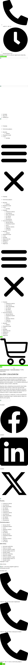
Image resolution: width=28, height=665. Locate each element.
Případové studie (7, 135)
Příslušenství (9, 219)
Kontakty (8, 138)
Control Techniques (4, 369)
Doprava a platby (7, 548)
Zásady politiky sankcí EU (9, 551)
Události (8, 133)
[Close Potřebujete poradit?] (4, 664)
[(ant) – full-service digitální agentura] (9, 566)
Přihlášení (5, 242)
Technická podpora (7, 129)
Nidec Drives (3, 564)
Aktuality (5, 132)
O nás (4, 136)
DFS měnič (8, 217)
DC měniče (8, 216)
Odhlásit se (5, 240)
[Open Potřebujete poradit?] (1, 663)
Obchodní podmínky (8, 546)
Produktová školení (10, 224)
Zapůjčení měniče (10, 227)
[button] (14, 167)
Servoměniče (9, 213)
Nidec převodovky (10, 214)
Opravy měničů (9, 222)
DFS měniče (5, 509)
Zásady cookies (6, 552)
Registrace (5, 243)
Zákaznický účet (6, 239)
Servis (7, 225)
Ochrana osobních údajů (9, 549)
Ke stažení (8, 230)
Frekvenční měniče (10, 211)
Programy (8, 228)
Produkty (5, 126)
